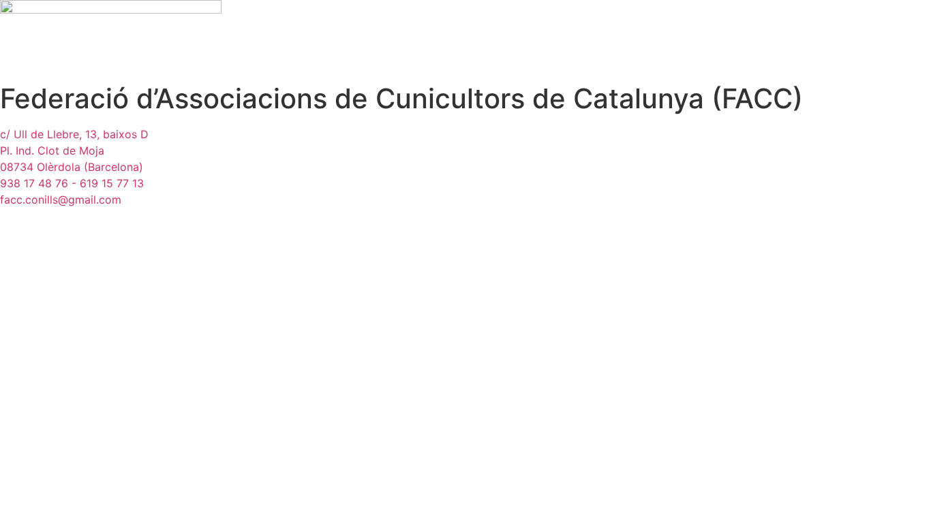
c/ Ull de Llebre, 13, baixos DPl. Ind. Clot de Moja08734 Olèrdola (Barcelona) (74, 150)
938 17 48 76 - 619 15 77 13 (72, 183)
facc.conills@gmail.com (60, 199)
